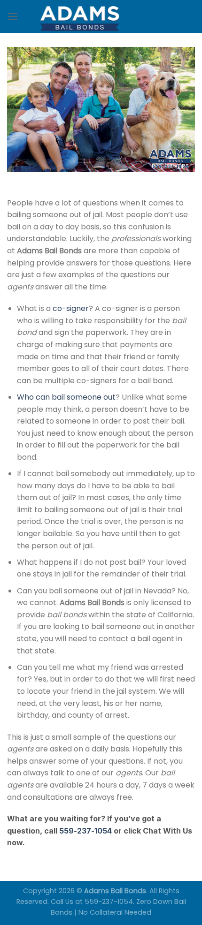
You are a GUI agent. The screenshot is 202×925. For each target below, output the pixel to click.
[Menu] (12, 16)
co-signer (71, 308)
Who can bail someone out (66, 397)
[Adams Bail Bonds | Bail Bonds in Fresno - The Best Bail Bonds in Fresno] (101, 16)
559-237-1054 (85, 830)
